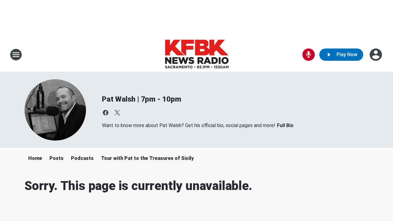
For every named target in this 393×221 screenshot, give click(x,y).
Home (35, 158)
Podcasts (82, 158)
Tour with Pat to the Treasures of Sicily (147, 158)
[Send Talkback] (308, 54)
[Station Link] (196, 55)
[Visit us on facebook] (105, 112)
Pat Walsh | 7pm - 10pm (141, 99)
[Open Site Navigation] (16, 54)
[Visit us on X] (117, 112)
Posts (56, 158)
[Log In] (376, 54)
